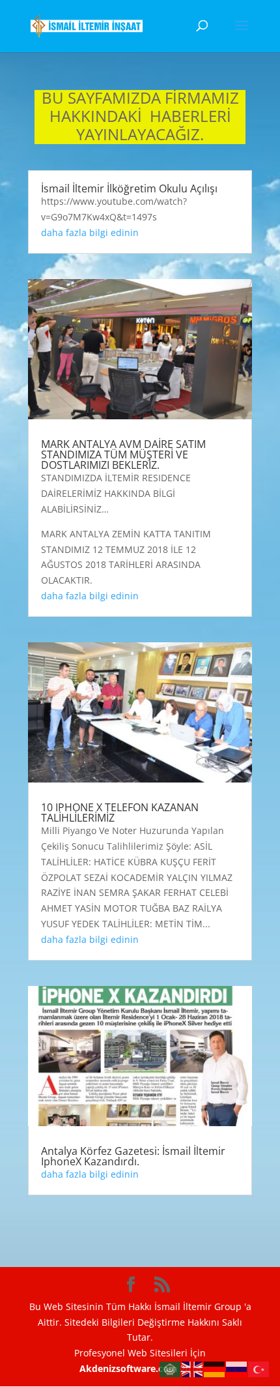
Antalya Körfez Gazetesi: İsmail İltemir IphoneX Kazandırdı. (133, 1156)
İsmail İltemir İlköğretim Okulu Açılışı (129, 188)
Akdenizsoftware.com (129, 1368)
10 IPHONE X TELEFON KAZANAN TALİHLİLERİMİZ (120, 812)
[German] (215, 1368)
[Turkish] (259, 1368)
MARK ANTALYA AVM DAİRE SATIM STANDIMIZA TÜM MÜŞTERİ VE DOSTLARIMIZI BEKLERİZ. (123, 454)
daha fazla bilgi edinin (90, 232)
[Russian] (237, 1368)
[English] (193, 1368)
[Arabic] (171, 1368)
